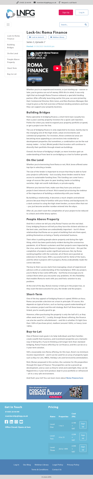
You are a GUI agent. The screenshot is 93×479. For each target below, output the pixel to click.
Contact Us (57, 469)
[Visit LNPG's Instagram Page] (16, 421)
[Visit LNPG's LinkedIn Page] (11, 421)
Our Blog (27, 464)
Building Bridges (11, 46)
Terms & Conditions (39, 469)
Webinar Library (42, 464)
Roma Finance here (74, 378)
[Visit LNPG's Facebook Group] (6, 421)
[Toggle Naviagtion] (8, 24)
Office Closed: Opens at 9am (18, 427)
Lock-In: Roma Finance (13, 37)
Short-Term (12, 68)
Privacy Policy (73, 464)
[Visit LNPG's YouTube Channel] (21, 421)
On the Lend (12, 53)
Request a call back (69, 2)
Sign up (83, 425)
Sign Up (65, 12)
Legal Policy (57, 464)
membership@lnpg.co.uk (46, 2)
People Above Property (13, 60)
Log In (82, 12)
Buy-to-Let (12, 74)
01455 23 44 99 (25, 2)
